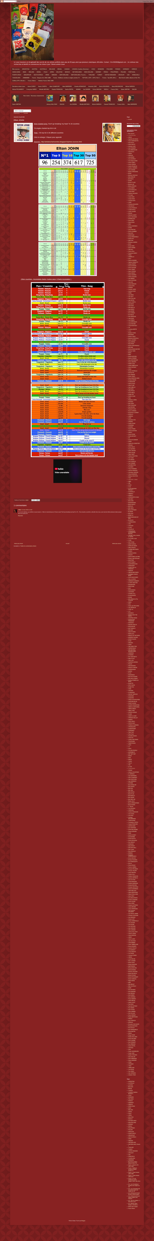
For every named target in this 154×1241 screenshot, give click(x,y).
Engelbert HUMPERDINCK (132, 855)
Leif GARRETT (131, 950)
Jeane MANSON (132, 284)
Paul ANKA (131, 1004)
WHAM (130, 755)
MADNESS (131, 613)
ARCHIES (130, 499)
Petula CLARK (131, 396)
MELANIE (130, 347)
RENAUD (130, 1022)
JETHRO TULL (131, 593)
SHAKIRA (130, 427)
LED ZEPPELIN (132, 607)
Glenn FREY (131, 896)
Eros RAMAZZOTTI (132, 861)
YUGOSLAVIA (16, 77)
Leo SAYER (131, 953)
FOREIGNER (131, 565)
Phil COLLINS (131, 1013)
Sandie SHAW (131, 423)
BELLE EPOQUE (132, 510)
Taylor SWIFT (131, 454)
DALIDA (134, 89)
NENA (129, 369)
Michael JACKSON (132, 971)
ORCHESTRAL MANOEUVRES (132, 650)
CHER (129, 202)
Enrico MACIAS (97, 89)
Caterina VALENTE (133, 193)
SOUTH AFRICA (38, 75)
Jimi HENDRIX (131, 917)
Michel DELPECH (132, 973)
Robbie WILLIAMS (132, 1036)
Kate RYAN (131, 305)
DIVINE (130, 227)
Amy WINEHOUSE (132, 150)
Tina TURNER (131, 463)
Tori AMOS (130, 467)
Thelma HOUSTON (133, 456)
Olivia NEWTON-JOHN (133, 378)
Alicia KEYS (131, 142)
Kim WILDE (131, 314)
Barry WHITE (131, 786)
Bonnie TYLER (131, 182)
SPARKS (130, 719)
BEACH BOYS (131, 504)
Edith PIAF (130, 240)
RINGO (130, 1033)
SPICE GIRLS (131, 721)
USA (128, 75)
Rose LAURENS (132, 410)
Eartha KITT (131, 238)
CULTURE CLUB (132, 538)
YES (129, 764)
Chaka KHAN (131, 198)
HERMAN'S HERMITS (133, 581)
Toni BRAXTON (132, 465)
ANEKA (130, 153)
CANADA (67, 69)
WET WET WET (132, 754)
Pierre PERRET (132, 1015)
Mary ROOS (131, 343)
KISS (129, 604)
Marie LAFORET (132, 340)
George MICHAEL (132, 885)
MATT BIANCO (131, 628)
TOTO (129, 745)
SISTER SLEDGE (132, 712)
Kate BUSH (131, 304)
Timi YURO (131, 458)
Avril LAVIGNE (131, 169)
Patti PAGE (131, 389)
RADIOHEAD (131, 674)
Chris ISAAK (131, 813)
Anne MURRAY (132, 159)
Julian (19, 509)
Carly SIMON (131, 188)
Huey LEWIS (131, 903)
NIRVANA (130, 642)
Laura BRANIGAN (132, 322)
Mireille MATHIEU (44, 89)
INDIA (24, 72)
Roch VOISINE (131, 1040)
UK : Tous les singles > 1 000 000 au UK (134, 1201)
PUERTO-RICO (16, 75)
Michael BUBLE (132, 969)
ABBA (129, 481)
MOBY (129, 988)
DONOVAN (131, 844)
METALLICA (131, 633)
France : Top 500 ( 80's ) (109, 77)
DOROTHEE (131, 235)
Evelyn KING (131, 246)
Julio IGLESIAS (132, 941)
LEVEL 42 (130, 609)
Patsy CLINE (131, 385)
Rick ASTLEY (131, 1027)
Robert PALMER (132, 1038)
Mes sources (16, 69)
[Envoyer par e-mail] (32, 500)
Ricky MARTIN (131, 1031)
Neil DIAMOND (132, 991)
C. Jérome (130, 806)
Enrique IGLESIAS (132, 859)
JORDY (130, 937)
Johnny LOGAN (132, 933)
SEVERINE (131, 425)
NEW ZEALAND (88, 72)
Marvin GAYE (131, 962)
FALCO (130, 863)
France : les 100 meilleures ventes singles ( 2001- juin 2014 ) (134, 1180)
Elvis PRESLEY (132, 851)
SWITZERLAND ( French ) (78, 75)
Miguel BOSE (131, 980)
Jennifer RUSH (132, 291)
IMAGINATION (131, 584)
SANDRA (130, 421)
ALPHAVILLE (131, 491)
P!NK (129, 398)
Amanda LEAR (92, 86)
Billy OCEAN (131, 792)
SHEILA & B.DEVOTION (134, 699)
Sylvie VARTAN (125, 89)
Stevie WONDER (132, 1060)
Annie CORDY (32, 86)
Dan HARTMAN (132, 827)
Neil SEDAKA (131, 993)
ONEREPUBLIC (132, 648)
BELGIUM (52, 69)
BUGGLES (130, 520)
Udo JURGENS (132, 1073)
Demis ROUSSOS (104, 86)
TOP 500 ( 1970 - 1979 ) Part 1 (91, 77)
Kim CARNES (131, 313)
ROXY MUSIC (131, 685)
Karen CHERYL (42, 86)
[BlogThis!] (34, 500)
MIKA (129, 982)
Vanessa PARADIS (132, 470)
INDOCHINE (131, 586)
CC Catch (130, 195)
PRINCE (130, 1018)
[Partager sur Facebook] (37, 500)
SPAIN (47, 75)
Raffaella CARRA (132, 400)
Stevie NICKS (131, 447)
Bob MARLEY (131, 795)
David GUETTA (132, 838)
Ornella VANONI (132, 380)
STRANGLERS (132, 726)
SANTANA (130, 690)
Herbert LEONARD (132, 899)
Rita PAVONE (131, 407)
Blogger (83, 1220)
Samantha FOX (132, 420)
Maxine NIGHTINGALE (133, 345)
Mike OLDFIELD (132, 986)
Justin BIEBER (131, 942)
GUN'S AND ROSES (133, 577)
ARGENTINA (25, 69)
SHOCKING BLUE (132, 701)
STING (129, 1062)
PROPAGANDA (132, 669)
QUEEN (130, 671)
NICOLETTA (131, 372)
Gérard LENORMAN (133, 888)
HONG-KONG (16, 72)
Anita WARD (131, 157)
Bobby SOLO (131, 801)
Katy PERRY (131, 309)
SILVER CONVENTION (133, 705)
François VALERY (132, 870)
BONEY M (130, 515)
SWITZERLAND (64, 75)
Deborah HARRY (132, 215)
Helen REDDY (131, 273)
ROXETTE (130, 683)
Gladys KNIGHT (132, 264)
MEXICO (67, 72)
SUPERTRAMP (132, 728)
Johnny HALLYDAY (52, 104)
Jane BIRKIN (131, 278)
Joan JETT (130, 296)
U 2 (129, 746)
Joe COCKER (131, 922)
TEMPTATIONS (132, 743)
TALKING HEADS (132, 736)
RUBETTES (131, 687)
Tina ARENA (131, 459)
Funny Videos (32, 80)
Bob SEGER (131, 797)
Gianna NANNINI (132, 260)
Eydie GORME (131, 247)
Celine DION (131, 197)
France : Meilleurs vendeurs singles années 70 (66, 77)
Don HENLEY (131, 842)
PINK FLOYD (131, 658)
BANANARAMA (132, 502)
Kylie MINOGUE (132, 316)
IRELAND (31, 72)
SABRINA (130, 416)
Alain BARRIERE (67, 86)
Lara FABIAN (131, 320)
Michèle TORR (131, 351)
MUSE (129, 641)
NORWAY (98, 72)
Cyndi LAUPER (132, 211)
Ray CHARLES (132, 1020)
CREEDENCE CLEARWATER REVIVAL (132, 532)
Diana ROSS (131, 222)
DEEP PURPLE (132, 544)
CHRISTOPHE (131, 820)
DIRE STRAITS (132, 547)
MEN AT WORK (132, 631)
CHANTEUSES (132, 135)
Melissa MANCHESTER (134, 349)
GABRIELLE (131, 256)
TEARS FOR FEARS (133, 739)
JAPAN (52, 72)
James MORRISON (133, 908)
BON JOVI (130, 513)
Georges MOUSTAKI (133, 887)
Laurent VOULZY (132, 948)
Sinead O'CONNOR (133, 439)
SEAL (129, 1049)
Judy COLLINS (131, 298)
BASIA (129, 173)
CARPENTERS (132, 522)
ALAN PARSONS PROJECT (132, 489)
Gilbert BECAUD (132, 890)
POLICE (130, 664)
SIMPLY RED (131, 710)
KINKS (129, 602)
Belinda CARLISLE (133, 175)
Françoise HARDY (31, 89)
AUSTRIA (34, 69)
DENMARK (101, 69)
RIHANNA (130, 401)
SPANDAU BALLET (133, 717)
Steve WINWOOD (132, 1058)
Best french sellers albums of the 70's (129, 77)
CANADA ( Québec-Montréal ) (80, 69)
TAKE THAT (131, 732)
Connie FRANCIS (132, 208)
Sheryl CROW (131, 434)
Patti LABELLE (131, 387)
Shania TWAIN (131, 428)
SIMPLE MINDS (132, 708)
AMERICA (130, 493)
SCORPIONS (131, 692)
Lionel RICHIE (131, 959)
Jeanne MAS (131, 285)
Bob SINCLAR (131, 799)
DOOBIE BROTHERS (133, 549)
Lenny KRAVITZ (132, 951)
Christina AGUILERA (133, 204)
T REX (129, 1066)
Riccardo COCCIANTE (133, 1024)
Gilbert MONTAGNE (133, 892)
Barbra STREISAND (133, 171)
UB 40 (129, 748)
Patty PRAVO (131, 390)
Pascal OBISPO (132, 998)
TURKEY (99, 75)
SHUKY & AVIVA (132, 703)
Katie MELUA (131, 307)
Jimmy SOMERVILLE (133, 921)
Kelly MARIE (131, 311)
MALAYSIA (59, 72)
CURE (129, 540)
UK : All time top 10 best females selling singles (134, 1193)
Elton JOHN (131, 849)
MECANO (130, 630)
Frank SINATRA (132, 872)
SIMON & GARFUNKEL (134, 707)
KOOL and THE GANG (133, 605)
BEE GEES (131, 508)
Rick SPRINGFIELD (133, 1029)
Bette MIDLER (131, 177)
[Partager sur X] (36, 500)
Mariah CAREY (132, 336)
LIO (129, 327)
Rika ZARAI (131, 403)
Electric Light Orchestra (133, 558)
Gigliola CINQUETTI (133, 262)
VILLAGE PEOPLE (132, 750)
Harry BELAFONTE (133, 897)
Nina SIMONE (131, 374)
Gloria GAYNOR (132, 267)
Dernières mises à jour (18, 86)
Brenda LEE (131, 184)
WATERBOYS (131, 752)
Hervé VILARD (131, 901)
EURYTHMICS (131, 562)
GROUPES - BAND (133, 479)
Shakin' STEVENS (132, 1055)
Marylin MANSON (132, 964)
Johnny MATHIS (132, 935)
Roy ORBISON (131, 1044)
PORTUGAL (131, 72)
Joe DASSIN (86, 89)
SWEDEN (54, 75)
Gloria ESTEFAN (132, 265)
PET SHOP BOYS (132, 656)
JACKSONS (131, 591)
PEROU (106, 72)
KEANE (130, 597)
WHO (129, 757)
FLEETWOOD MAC (133, 564)
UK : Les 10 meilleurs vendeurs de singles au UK (134, 1185)
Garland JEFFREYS (133, 878)
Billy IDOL (130, 788)
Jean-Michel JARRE (133, 913)
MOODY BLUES (132, 639)
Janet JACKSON (132, 280)
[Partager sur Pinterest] (39, 500)
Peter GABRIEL (132, 1011)
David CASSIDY (132, 835)
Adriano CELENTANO (133, 772)
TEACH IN (130, 737)
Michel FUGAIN (132, 975)
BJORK (130, 180)
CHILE (93, 69)
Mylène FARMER (132, 358)
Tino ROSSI (131, 1069)
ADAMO (78, 89)
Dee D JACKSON (132, 217)
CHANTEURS (131, 768)
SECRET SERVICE (133, 694)
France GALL (114, 89)
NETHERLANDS (77, 72)
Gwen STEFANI (132, 271)
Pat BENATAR (131, 381)
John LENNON (131, 930)
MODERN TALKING (133, 637)
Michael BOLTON (132, 968)
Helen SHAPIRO (132, 275)
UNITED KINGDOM (110, 75)
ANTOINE (130, 783)
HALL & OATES (132, 579)
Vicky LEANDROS (132, 474)
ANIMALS (130, 495)
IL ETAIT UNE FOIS (133, 582)
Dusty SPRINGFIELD (133, 236)
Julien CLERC (131, 939)
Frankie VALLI (131, 874)
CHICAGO (130, 525)
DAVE (129, 833)
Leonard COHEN (132, 955)
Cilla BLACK (131, 206)
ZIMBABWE (26, 77)
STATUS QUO (131, 723)
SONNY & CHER (132, 716)
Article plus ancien (116, 543)
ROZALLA (130, 414)
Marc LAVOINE (131, 960)
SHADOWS (131, 696)
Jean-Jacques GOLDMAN (131, 911)
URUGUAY (121, 75)
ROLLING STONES (133, 678)
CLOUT (130, 527)
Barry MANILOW (132, 784)
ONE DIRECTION (132, 646)
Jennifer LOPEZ (132, 289)
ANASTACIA (131, 151)
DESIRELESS (131, 218)
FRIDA (129, 255)
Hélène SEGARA (132, 276)
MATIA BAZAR (131, 626)
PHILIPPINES (114, 72)
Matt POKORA (131, 966)
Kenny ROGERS (132, 946)
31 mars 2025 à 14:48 (27, 509)
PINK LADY (131, 660)
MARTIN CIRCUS (132, 624)
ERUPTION (131, 560)
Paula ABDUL (131, 392)
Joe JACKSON (131, 926)
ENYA (129, 244)
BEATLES (130, 506)
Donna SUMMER (132, 231)
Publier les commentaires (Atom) (28, 546)
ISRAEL (39, 72)
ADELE (130, 137)
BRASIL (59, 69)
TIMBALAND (131, 1067)
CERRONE (131, 810)
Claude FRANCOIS (57, 89)
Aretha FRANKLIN (132, 166)
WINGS (130, 759)
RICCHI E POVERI (132, 676)
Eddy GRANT (131, 846)
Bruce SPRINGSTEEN (133, 803)
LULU (129, 331)
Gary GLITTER (131, 879)
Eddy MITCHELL (132, 847)
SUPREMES (131, 730)
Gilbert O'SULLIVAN (133, 894)
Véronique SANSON (133, 472)
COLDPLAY (131, 529)
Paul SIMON (131, 1007)
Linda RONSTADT (132, 325)
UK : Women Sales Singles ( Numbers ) (133, 1204)
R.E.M (129, 673)
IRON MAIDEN (131, 590)
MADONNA (131, 334)
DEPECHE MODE (132, 545)
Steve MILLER (131, 1056)
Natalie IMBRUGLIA (133, 365)
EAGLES (130, 554)
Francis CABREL (132, 867)
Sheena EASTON (132, 430)
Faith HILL (130, 249)
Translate (25, 113)
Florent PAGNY (132, 865)
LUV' (129, 611)
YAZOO (130, 761)
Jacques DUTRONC (133, 905)
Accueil (67, 543)
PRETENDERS (132, 665)
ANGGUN (130, 155)
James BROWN (132, 907)
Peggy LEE (131, 394)
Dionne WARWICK (132, 226)
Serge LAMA (131, 1053)
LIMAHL (130, 957)
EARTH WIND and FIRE (134, 556)
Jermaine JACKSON (133, 915)
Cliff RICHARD (131, 826)
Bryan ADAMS (131, 804)
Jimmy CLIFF (131, 919)
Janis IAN (130, 282)
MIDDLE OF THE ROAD (134, 635)
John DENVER (131, 928)
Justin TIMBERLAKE (133, 944)
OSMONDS (131, 653)
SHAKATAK (131, 698)
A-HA (129, 486)
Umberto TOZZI (132, 1075)
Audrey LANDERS (132, 168)
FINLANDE (109, 69)
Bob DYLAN (131, 794)
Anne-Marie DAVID (132, 160)
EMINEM (130, 853)
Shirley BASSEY (132, 436)
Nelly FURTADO (132, 367)
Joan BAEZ (131, 295)
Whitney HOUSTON (133, 476)
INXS (129, 588)
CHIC (129, 523)
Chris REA (130, 815)
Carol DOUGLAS (132, 189)
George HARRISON (133, 883)
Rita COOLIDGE (132, 405)
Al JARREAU (131, 774)
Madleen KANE (132, 333)
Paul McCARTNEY (132, 1006)
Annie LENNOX (132, 164)
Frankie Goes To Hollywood (132, 568)
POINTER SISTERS (133, 662)
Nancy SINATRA (132, 361)
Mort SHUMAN (131, 989)
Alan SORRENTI (132, 781)
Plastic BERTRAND (133, 1017)
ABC (129, 483)
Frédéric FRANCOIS (133, 876)
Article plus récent (18, 543)
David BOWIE (131, 836)
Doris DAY (130, 233)
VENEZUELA (135, 75)
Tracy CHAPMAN (132, 468)
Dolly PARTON (131, 229)
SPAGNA (130, 445)
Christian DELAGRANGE (132, 818)
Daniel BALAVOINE (133, 829)
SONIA (130, 441)
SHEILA (106, 89)
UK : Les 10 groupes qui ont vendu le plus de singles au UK (134, 1190)
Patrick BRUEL (131, 1000)
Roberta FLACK (132, 409)
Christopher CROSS (133, 822)
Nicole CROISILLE (132, 371)
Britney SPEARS (132, 186)
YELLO (130, 763)
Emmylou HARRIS (132, 242)
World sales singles (133, 1206)
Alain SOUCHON (132, 779)
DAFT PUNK (131, 542)
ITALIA (45, 72)
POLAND (123, 72)
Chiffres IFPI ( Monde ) (18, 80)
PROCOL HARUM (132, 667)
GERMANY (126, 69)
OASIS (129, 644)
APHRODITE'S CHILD (133, 497)
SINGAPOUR (27, 75)
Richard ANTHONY (133, 1026)
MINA (129, 354)
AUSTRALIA (43, 69)
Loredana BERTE (132, 329)
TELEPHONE (131, 741)
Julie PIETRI (131, 300)
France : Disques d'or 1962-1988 (41, 77)
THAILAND (91, 75)
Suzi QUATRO (131, 448)
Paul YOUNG (131, 1009)
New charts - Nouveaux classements (33, 95)
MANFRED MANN (132, 618)
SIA (129, 438)
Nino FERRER (131, 997)
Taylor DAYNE (131, 452)
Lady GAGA (131, 318)
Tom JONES (131, 1071)
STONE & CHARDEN (133, 725)
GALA (129, 258)
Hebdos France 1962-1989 (45, 80)
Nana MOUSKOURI (117, 86)
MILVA (129, 352)
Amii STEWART (132, 148)
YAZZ (129, 477)
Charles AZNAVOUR (80, 86)
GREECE (134, 69)
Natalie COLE (131, 363)
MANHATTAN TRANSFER (131, 620)
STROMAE (131, 1064)
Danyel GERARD (132, 831)
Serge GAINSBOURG (133, 1051)
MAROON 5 (131, 622)
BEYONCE (131, 179)
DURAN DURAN (132, 553)
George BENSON (132, 881)
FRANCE (117, 69)
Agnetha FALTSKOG (133, 139)
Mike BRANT (131, 984)
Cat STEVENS (131, 808)
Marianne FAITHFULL (133, 338)
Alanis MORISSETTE (133, 140)
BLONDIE (130, 511)
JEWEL (130, 293)
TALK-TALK (131, 734)
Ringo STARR (131, 1035)
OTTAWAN (130, 655)
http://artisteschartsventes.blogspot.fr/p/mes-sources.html (61, 142)
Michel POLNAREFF (18, 89)
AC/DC (130, 485)
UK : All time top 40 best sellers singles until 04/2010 (134, 1197)
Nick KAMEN (131, 995)
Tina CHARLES (132, 461)
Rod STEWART (132, 1042)
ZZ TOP (130, 766)
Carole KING (131, 191)
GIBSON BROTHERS (133, 572)
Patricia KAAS (131, 383)
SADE (129, 418)
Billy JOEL (130, 790)
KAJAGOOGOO (132, 595)
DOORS (130, 551)
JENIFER (130, 287)
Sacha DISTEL (69, 89)
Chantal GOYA (131, 200)
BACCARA (131, 500)
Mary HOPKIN (131, 342)
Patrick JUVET (131, 1002)
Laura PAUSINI (132, 323)
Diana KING (131, 220)
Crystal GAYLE (131, 209)
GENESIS (130, 570)
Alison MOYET (131, 144)
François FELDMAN (133, 869)
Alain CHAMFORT (55, 86)
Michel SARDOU (130, 86)
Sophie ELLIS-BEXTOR (134, 443)
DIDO (129, 224)
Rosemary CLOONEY (133, 412)
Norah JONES (131, 376)
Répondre (20, 515)
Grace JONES (131, 269)
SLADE (130, 714)
